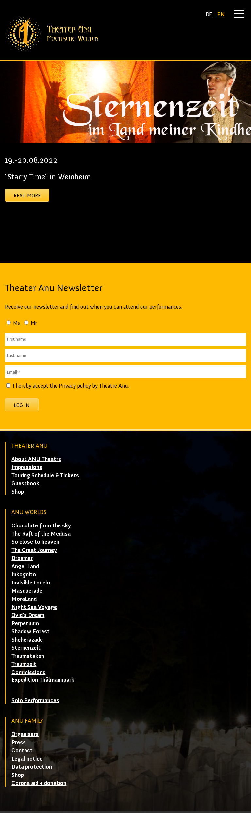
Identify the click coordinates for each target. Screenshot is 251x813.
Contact (22, 750)
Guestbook (25, 483)
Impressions (26, 467)
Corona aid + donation (38, 783)
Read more (27, 195)
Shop (17, 491)
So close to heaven (35, 541)
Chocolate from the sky (41, 525)
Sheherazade (27, 639)
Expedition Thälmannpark (42, 679)
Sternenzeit (26, 647)
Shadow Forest (30, 631)
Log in (22, 405)
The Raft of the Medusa (41, 533)
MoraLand (24, 598)
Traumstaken (27, 655)
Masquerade (26, 590)
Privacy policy (75, 385)
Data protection (31, 766)
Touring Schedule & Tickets (45, 475)
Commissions (28, 672)
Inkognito (23, 574)
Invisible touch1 (31, 582)
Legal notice (26, 758)
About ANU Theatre (36, 459)
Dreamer (22, 558)
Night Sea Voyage (34, 607)
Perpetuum (25, 623)
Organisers (25, 734)
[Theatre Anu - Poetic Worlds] (125, 34)
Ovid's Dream (27, 615)
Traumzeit (23, 664)
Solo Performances (35, 700)
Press (18, 742)
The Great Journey (34, 550)
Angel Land (25, 566)
